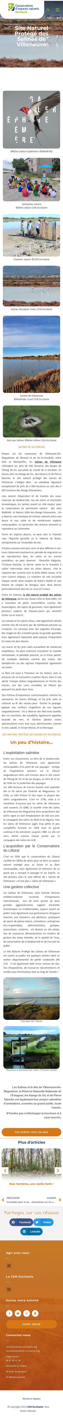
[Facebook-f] (9, 1313)
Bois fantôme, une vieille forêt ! (31, 1184)
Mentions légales (31, 1398)
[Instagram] (26, 1313)
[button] (21, 1222)
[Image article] (31, 1168)
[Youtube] (18, 1313)
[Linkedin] (35, 1313)
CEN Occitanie (35, 1406)
